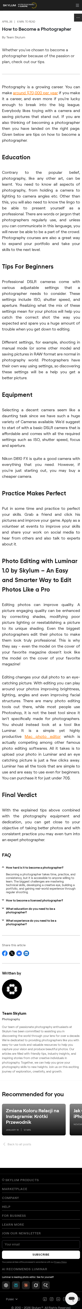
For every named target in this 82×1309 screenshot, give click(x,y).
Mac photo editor (43, 736)
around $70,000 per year (35, 92)
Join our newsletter (21, 1233)
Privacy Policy (60, 1262)
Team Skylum (15, 37)
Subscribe (40, 1254)
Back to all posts (19, 1144)
